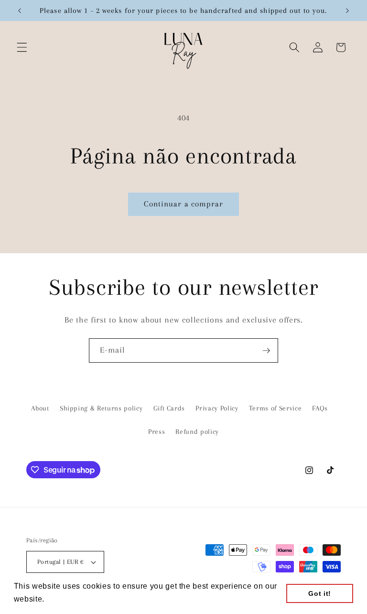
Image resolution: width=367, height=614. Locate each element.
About (40, 408)
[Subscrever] (266, 350)
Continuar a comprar (184, 204)
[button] (22, 47)
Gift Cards (169, 408)
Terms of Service (275, 408)
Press (156, 432)
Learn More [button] (69, 599)
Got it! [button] (319, 593)
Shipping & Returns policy (101, 408)
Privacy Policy (216, 408)
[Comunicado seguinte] (347, 10)
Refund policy (197, 432)
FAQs (320, 408)
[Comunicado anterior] (19, 10)
